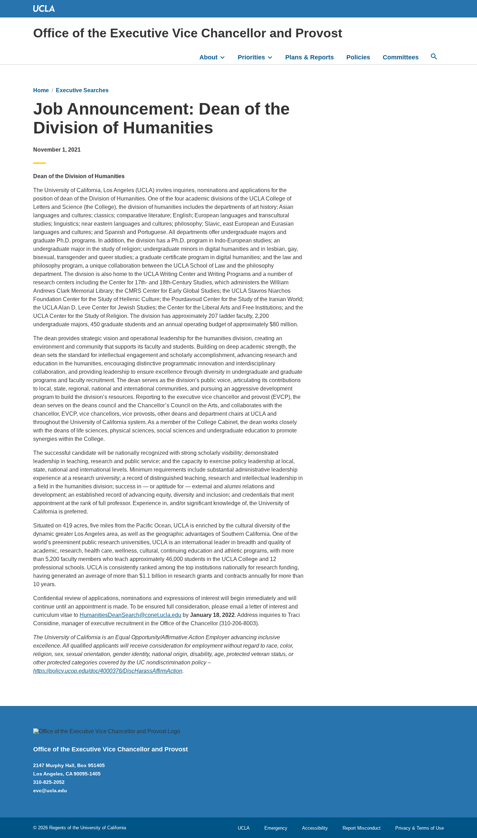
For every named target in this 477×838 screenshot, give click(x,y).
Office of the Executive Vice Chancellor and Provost (187, 33)
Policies (358, 57)
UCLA (244, 828)
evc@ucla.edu (50, 790)
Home (41, 90)
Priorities (251, 57)
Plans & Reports (309, 57)
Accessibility (315, 828)
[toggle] (225, 56)
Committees (401, 57)
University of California (103, 827)
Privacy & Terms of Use (419, 828)
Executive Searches (82, 90)
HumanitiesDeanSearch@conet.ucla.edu (130, 615)
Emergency (275, 828)
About (208, 57)
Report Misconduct (362, 828)
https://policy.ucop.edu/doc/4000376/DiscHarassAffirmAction (107, 671)
